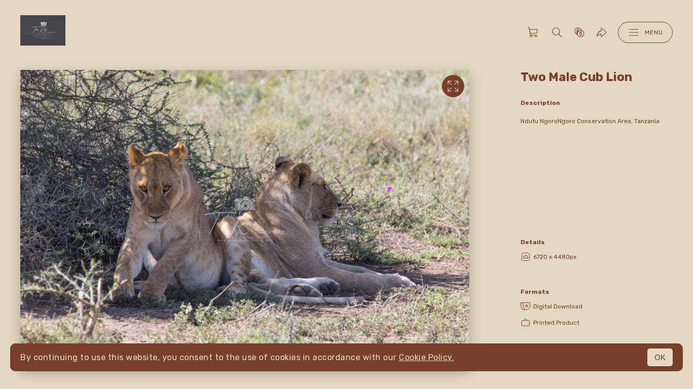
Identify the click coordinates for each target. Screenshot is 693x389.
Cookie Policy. (426, 357)
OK (660, 357)
